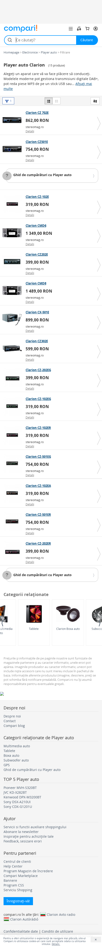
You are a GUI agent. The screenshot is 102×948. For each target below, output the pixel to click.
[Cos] (87, 28)
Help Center (13, 866)
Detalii (30, 131)
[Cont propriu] (95, 28)
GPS (7, 765)
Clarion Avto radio (61, 914)
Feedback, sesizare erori (23, 841)
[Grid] (56, 100)
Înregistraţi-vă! (18, 901)
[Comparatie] (79, 28)
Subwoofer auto (16, 760)
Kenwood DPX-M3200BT (22, 797)
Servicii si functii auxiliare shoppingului (35, 827)
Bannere (10, 880)
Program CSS (14, 885)
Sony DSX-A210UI (17, 802)
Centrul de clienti (17, 861)
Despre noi (12, 716)
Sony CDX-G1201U (18, 806)
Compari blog (14, 725)
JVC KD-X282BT (15, 792)
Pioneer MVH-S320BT (20, 787)
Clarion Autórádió (24, 919)
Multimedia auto (17, 746)
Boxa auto (11, 755)
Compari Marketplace (21, 875)
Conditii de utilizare (57, 931)
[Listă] (49, 100)
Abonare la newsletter (21, 831)
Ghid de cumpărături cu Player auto (42, 175)
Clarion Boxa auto (68, 629)
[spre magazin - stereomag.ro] (13, 120)
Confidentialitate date (21, 931)
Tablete (34, 629)
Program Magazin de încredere (28, 871)
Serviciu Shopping (18, 890)
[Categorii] (70, 28)
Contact (10, 721)
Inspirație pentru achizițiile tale (29, 836)
